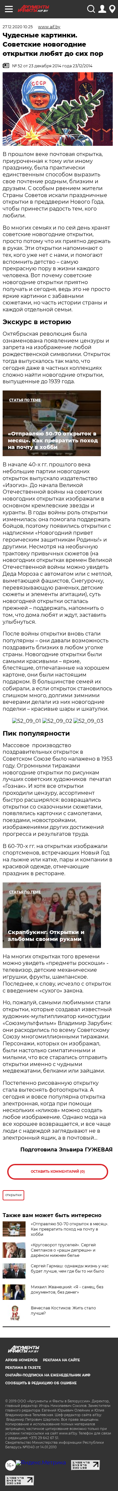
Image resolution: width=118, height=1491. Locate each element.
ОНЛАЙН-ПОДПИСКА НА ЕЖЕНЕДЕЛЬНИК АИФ (47, 1375)
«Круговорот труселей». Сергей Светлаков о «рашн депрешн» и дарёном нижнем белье (63, 1250)
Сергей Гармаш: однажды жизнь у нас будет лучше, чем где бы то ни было (70, 1268)
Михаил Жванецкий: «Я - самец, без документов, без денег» (67, 1289)
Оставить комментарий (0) (58, 1171)
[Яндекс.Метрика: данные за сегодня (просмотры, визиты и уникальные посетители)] (41, 1462)
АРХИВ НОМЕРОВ (21, 1360)
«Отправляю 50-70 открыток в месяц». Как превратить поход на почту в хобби (69, 1229)
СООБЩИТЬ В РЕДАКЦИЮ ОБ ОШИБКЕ (41, 1383)
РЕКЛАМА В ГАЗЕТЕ (23, 1368)
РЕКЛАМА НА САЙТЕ (61, 1360)
